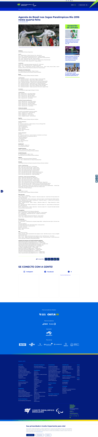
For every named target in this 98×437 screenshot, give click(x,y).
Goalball (35, 384)
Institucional (20, 366)
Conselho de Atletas (22, 370)
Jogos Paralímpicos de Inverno (54, 371)
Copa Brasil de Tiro (52, 379)
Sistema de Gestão (22, 383)
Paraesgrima (36, 379)
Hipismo (35, 387)
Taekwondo (36, 393)
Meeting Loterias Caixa (53, 374)
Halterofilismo (37, 385)
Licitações (64, 387)
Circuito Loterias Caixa (52, 367)
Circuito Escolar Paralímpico (24, 393)
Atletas (49, 384)
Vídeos (31, 9)
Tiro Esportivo (37, 398)
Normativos (79, 371)
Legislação (79, 370)
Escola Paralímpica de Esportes (24, 400)
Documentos (65, 371)
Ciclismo (35, 378)
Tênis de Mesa (37, 394)
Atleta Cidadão (21, 390)
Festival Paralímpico (22, 391)
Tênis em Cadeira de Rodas (39, 396)
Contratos (64, 391)
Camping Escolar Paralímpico (24, 392)
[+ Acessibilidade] (96, 181)
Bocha (35, 375)
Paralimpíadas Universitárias (54, 376)
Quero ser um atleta (22, 369)
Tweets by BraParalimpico (65, 275)
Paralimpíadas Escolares (53, 375)
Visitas (19, 384)
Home (19, 9)
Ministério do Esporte (22, 375)
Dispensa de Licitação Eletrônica (68, 389)
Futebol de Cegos (37, 382)
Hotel (19, 385)
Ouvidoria (79, 367)
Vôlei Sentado (37, 401)
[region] (49, 430)
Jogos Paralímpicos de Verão (54, 372)
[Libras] (96, 176)
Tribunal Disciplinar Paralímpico (24, 372)
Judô (35, 388)
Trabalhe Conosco (22, 377)
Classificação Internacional (67, 369)
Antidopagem (65, 382)
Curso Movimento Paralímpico (40, 367)
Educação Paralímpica (38, 366)
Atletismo (36, 371)
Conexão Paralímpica (52, 370)
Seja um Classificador (66, 372)
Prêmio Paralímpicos (52, 380)
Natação (35, 389)
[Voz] (96, 178)
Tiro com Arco (37, 397)
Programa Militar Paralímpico (24, 396)
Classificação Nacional (66, 367)
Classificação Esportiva (67, 366)
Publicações (20, 376)
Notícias (23, 9)
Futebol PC (36, 383)
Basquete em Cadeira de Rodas (40, 374)
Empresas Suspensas (66, 390)
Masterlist (64, 370)
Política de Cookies (39, 431)
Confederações (21, 367)
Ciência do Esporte (66, 378)
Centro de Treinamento (23, 382)
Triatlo (35, 399)
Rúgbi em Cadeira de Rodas (39, 392)
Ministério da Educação (23, 374)
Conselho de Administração (24, 371)
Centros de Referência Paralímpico (25, 395)
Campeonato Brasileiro (53, 366)
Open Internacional (52, 377)
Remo (35, 391)
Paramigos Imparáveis (52, 395)
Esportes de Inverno (38, 380)
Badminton (36, 373)
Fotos (28, 9)
